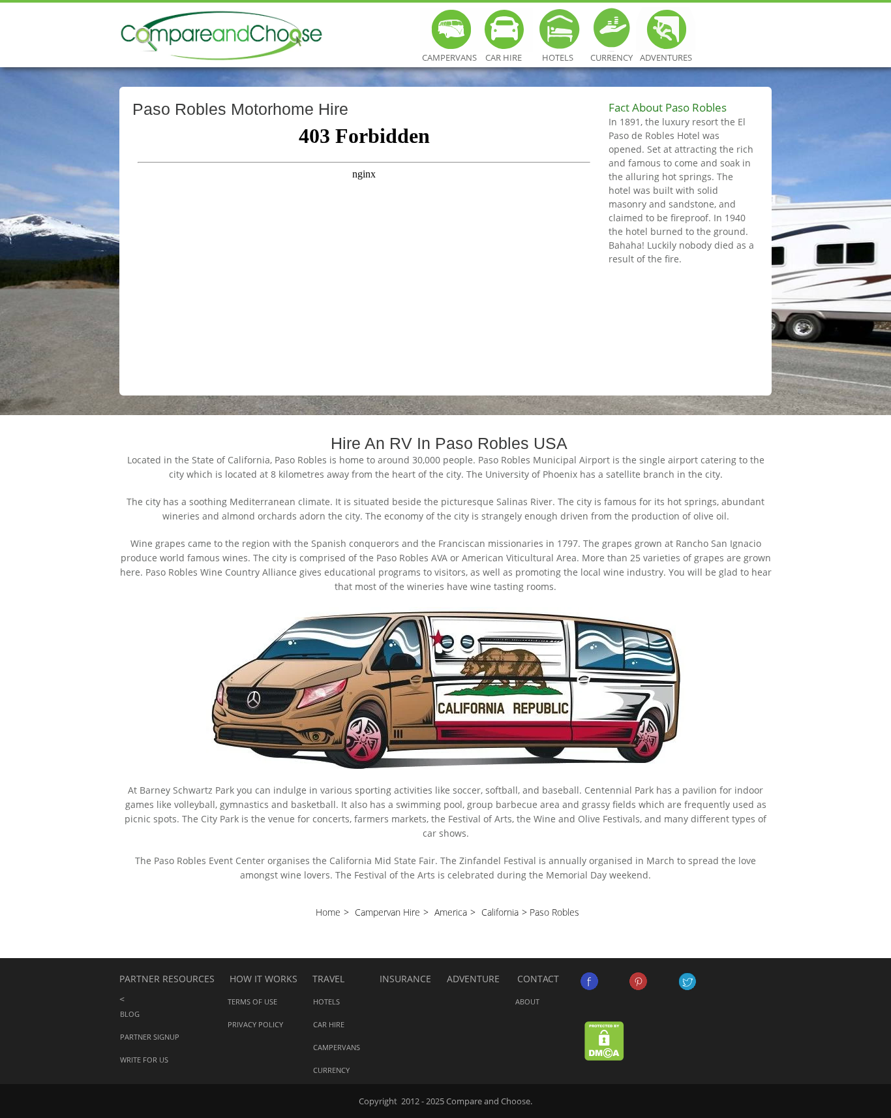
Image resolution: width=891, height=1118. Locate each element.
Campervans (449, 29)
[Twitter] (687, 981)
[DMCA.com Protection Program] (604, 1039)
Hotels (557, 29)
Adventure (473, 978)
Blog (130, 1014)
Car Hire (503, 29)
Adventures (665, 29)
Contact (538, 978)
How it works (263, 978)
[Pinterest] (638, 981)
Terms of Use (252, 1001)
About (527, 1001)
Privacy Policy (255, 1024)
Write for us (144, 1059)
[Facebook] (589, 981)
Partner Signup (149, 1037)
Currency (611, 29)
